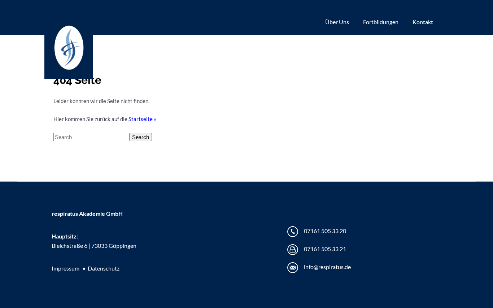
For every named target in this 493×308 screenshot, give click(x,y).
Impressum (65, 268)
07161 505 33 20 (325, 230)
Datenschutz (103, 268)
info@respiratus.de (327, 266)
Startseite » (142, 119)
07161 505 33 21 (325, 248)
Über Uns (337, 21)
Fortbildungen (380, 21)
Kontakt (423, 21)
